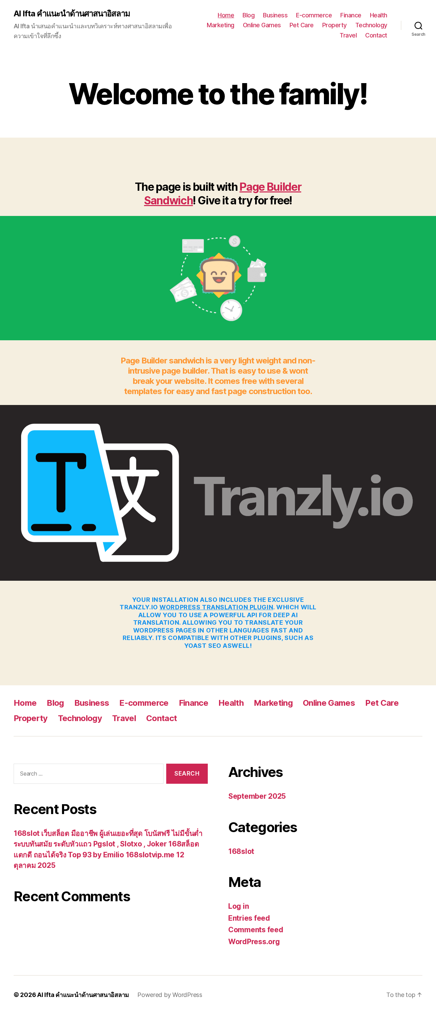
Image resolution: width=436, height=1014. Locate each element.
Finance (350, 15)
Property (334, 25)
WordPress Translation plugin (216, 607)
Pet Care (302, 25)
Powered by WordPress (169, 994)
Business (275, 15)
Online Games (262, 25)
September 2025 (257, 796)
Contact (376, 35)
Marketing (220, 25)
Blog (248, 15)
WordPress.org (254, 941)
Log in (238, 906)
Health (378, 15)
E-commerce (314, 15)
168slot (241, 851)
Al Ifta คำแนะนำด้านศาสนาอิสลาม (72, 14)
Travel (348, 35)
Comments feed (255, 929)
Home (226, 15)
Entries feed (249, 918)
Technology (371, 25)
